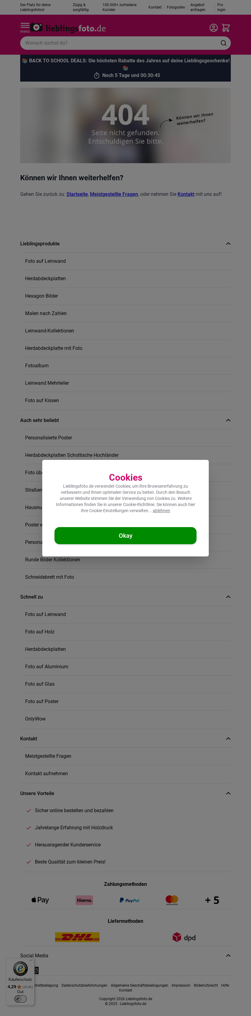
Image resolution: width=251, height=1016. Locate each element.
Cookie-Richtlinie (138, 504)
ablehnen (161, 510)
